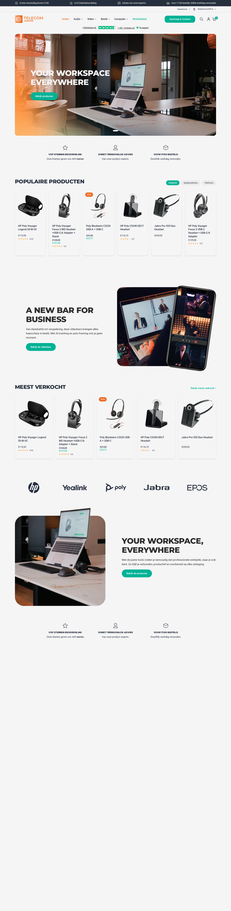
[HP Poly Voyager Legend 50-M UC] (30, 205)
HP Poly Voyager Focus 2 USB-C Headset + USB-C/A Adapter (199, 231)
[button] (41, 347)
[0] (213, 19)
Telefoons (208, 183)
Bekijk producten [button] (44, 96)
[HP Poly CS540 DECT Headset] (132, 205)
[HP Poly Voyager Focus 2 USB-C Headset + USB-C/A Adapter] (200, 205)
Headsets (172, 183)
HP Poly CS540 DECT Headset (132, 227)
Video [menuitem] (90, 19)
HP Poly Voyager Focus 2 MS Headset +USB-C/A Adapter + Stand (63, 231)
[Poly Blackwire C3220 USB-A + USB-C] (98, 205)
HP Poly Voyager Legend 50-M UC (27, 227)
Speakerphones (191, 183)
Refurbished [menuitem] (139, 19)
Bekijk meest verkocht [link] (202, 388)
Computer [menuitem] (120, 19)
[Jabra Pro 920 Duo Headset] (166, 205)
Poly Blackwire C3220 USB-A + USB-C (98, 227)
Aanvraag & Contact (179, 19)
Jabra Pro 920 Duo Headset (164, 227)
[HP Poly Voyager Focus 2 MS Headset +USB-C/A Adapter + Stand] (64, 205)
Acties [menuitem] (65, 19)
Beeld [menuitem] (104, 19)
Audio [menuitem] (77, 19)
